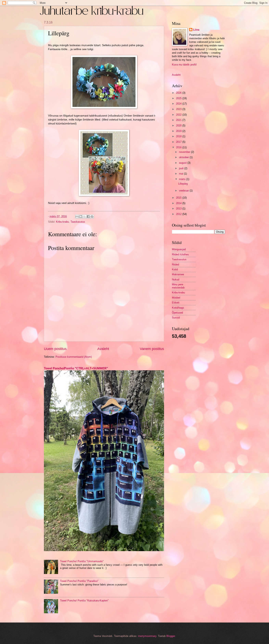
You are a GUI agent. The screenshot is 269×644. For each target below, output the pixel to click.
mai (181, 173)
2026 (179, 92)
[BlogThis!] (81, 216)
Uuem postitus (55, 349)
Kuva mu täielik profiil (184, 64)
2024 (179, 103)
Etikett (175, 302)
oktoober (184, 157)
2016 (179, 147)
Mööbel (176, 297)
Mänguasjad (179, 249)
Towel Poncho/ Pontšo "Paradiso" (79, 581)
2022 (179, 114)
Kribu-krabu (62, 221)
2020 (179, 125)
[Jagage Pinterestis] (92, 216)
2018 (179, 136)
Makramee (178, 274)
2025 (179, 98)
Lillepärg (183, 183)
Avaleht (103, 349)
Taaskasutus (77, 221)
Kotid (175, 269)
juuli (181, 168)
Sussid (176, 317)
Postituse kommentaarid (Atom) (74, 356)
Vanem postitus (152, 349)
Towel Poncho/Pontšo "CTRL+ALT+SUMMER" (76, 368)
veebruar (184, 190)
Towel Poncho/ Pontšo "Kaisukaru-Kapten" (84, 600)
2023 (179, 109)
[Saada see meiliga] (77, 216)
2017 (179, 141)
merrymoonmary (147, 636)
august (183, 162)
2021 (179, 120)
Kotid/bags (178, 307)
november (185, 151)
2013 (179, 208)
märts (182, 179)
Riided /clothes (180, 254)
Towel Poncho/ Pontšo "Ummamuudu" (82, 561)
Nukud (175, 279)
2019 (179, 131)
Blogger (170, 636)
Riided (175, 264)
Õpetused (177, 312)
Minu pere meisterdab (178, 286)
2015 (179, 197)
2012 (179, 214)
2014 (179, 203)
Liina (196, 29)
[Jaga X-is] (84, 216)
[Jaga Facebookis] (88, 216)
